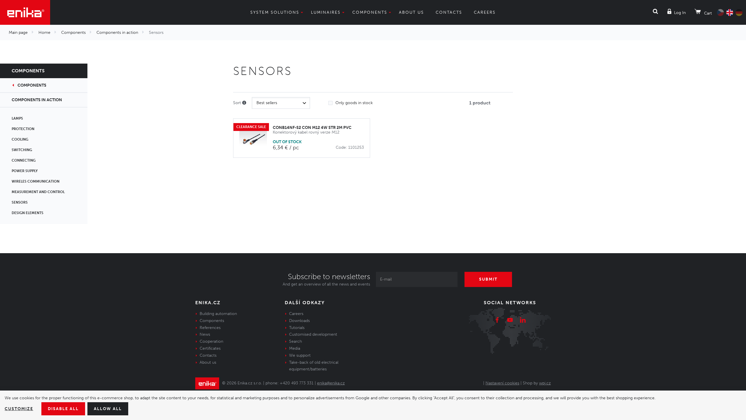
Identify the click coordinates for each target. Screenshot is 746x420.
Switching (22, 150)
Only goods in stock (354, 102)
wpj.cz (545, 383)
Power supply (25, 171)
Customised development (313, 334)
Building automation (218, 313)
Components (369, 12)
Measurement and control (38, 192)
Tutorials (297, 327)
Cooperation (211, 341)
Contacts (449, 12)
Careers (485, 12)
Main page (18, 32)
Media (294, 348)
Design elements (27, 213)
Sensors (20, 202)
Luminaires (326, 12)
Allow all (108, 408)
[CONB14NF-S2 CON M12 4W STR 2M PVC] (256, 138)
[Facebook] (497, 320)
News (205, 334)
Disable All (63, 408)
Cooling (20, 139)
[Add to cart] (362, 138)
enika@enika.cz (331, 383)
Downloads (299, 320)
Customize (19, 408)
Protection (23, 129)
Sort (237, 102)
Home (44, 32)
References (210, 327)
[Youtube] (510, 320)
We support (300, 355)
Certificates (210, 348)
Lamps (17, 118)
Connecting (24, 160)
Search (295, 341)
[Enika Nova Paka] (25, 12)
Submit (488, 279)
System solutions (274, 12)
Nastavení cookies (502, 383)
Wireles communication (35, 181)
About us (411, 12)
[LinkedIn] (523, 320)
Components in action (117, 32)
